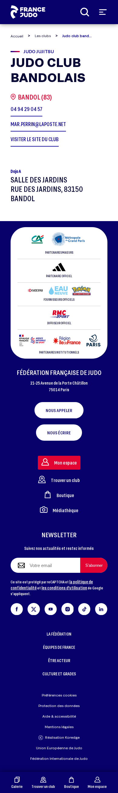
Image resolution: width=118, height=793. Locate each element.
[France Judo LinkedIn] (101, 608)
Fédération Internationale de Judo (59, 758)
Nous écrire (59, 432)
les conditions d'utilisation (64, 587)
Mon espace (97, 786)
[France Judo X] (34, 608)
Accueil (17, 36)
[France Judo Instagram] (67, 608)
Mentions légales (59, 727)
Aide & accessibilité (59, 716)
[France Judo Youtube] (50, 608)
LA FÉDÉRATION (59, 633)
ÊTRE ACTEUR (59, 660)
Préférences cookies (59, 695)
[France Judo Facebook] (17, 608)
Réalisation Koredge (62, 737)
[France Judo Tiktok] (84, 608)
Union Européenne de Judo (59, 748)
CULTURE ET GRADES (59, 673)
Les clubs (43, 35)
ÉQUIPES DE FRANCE (59, 647)
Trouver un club (43, 786)
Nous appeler (59, 410)
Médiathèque (65, 510)
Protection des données (59, 706)
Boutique (71, 786)
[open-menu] (102, 12)
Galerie (17, 786)
